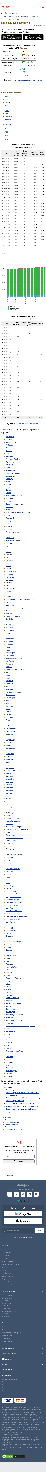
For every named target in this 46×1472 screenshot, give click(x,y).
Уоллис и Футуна (12, 998)
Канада (9, 667)
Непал (8, 801)
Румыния (9, 880)
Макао (8, 745)
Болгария (9, 498)
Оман (8, 832)
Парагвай (9, 857)
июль (7, 111)
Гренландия (10, 588)
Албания (9, 445)
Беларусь (9, 484)
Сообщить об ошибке (23, 1238)
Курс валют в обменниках (10, 1330)
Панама (9, 852)
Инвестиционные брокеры (11, 1264)
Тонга (8, 975)
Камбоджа (10, 661)
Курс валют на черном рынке (11, 1333)
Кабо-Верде (10, 653)
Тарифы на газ (7, 1273)
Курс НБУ (5, 1258)
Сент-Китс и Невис (13, 919)
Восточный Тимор (13, 540)
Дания (8, 596)
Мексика (9, 773)
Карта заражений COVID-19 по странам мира (23, 1098)
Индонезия (10, 627)
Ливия (8, 723)
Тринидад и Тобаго (13, 978)
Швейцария (10, 1040)
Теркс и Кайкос (11, 967)
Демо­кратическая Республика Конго (20, 599)
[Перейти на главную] (7, 6)
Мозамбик (10, 779)
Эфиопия (9, 1062)
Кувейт (8, 703)
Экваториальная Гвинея (15, 1051)
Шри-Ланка (10, 1045)
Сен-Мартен (10, 908)
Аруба (8, 467)
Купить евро (6, 1339)
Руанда (9, 877)
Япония (9, 1076)
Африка (8, 1127)
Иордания (10, 630)
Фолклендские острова (15, 1015)
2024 (6, 139)
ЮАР (8, 1065)
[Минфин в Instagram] (29, 1194)
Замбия (9, 613)
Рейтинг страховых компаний (12, 1385)
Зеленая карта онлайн (9, 1379)
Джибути (9, 602)
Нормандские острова (14, 827)
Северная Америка (12, 1122)
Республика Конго (13, 869)
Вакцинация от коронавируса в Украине (21, 1109)
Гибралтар (10, 577)
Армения (9, 465)
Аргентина (10, 462)
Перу (8, 860)
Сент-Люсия (10, 922)
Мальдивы (10, 759)
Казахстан (10, 655)
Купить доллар (7, 1336)
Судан (8, 947)
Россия (8, 874)
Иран (8, 636)
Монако (9, 784)
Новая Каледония (13, 821)
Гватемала (10, 563)
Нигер (8, 804)
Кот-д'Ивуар (10, 698)
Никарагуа (10, 813)
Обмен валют (6, 1327)
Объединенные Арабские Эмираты (19, 829)
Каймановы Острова (14, 658)
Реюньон (9, 871)
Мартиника (10, 768)
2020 (6, 97)
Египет (8, 611)
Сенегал (9, 913)
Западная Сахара (13, 616)
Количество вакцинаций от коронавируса (22, 1106)
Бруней (9, 515)
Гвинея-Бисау (11, 571)
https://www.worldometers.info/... (28, 424)
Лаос (8, 709)
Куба (8, 700)
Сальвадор (10, 886)
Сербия (9, 925)
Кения (8, 675)
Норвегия (9, 824)
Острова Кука (11, 841)
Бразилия (9, 510)
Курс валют (6, 1249)
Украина (9, 995)
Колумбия (10, 689)
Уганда (8, 989)
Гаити (8, 549)
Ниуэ (8, 815)
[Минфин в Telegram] (16, 1194)
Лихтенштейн (11, 728)
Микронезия (10, 776)
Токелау (9, 972)
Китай (8, 686)
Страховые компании (9, 1391)
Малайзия (10, 754)
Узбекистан (10, 992)
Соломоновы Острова (14, 942)
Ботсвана (9, 507)
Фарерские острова (13, 1003)
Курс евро (5, 1255)
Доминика (10, 605)
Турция (8, 986)
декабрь (8, 125)
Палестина (10, 849)
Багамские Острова (13, 473)
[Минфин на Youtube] (36, 1194)
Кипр (8, 678)
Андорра (9, 456)
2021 (6, 128)
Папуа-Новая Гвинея (14, 855)
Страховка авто (7, 1388)
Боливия (9, 501)
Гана (8, 557)
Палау (8, 846)
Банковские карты (8, 1261)
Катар (8, 672)
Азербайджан (11, 442)
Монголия (10, 787)
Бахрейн (9, 482)
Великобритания (12, 532)
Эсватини (9, 1057)
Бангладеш (10, 476)
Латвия (8, 712)
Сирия (8, 933)
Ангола (8, 453)
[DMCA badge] (23, 1456)
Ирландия (10, 639)
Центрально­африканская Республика (20, 1026)
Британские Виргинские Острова (18, 512)
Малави (9, 751)
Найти (39, 1231)
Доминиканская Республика (16, 608)
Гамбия (9, 554)
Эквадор (9, 1048)
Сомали (9, 944)
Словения (10, 939)
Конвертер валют (7, 1276)
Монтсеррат (10, 790)
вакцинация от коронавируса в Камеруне (28, 80)
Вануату (9, 526)
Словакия (9, 936)
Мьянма (9, 793)
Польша (9, 863)
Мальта (9, 762)
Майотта (9, 742)
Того (7, 970)
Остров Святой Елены (14, 838)
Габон (8, 546)
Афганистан (10, 470)
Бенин (8, 493)
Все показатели (11, 13)
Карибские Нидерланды (15, 669)
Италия (9, 647)
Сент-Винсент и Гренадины (16, 916)
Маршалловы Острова (14, 770)
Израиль (9, 622)
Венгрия (9, 535)
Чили (8, 1037)
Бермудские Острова (14, 496)
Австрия (9, 439)
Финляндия (10, 1012)
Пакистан (9, 843)
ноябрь (7, 122)
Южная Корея (11, 1068)
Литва (8, 726)
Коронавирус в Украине (15, 1101)
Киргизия (9, 681)
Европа (8, 1118)
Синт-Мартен (11, 930)
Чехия (8, 1034)
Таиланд (9, 958)
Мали (8, 756)
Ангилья (9, 451)
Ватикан (9, 529)
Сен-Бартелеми (12, 905)
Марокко (9, 765)
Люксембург (10, 731)
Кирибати (9, 684)
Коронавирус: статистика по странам (20, 1090)
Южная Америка (11, 1124)
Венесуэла (10, 538)
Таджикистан (11, 956)
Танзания (9, 964)
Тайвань (9, 961)
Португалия (10, 866)
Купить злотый (7, 1342)
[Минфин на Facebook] (9, 1194)
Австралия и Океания (13, 1129)
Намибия (9, 796)
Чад (7, 1029)
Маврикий (10, 734)
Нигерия (9, 807)
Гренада (9, 585)
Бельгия (9, 490)
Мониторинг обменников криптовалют (15, 1285)
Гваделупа (10, 560)
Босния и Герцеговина (14, 504)
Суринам (9, 950)
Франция (9, 1017)
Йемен (8, 650)
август (7, 113)
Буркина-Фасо (11, 518)
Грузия (8, 594)
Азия (7, 1120)
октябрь (8, 119)
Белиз (8, 487)
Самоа (8, 888)
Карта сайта (8, 1175)
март (7, 99)
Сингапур (9, 928)
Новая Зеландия (12, 818)
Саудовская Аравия (13, 897)
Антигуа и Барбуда (13, 459)
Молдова (9, 782)
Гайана (8, 552)
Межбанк (5, 1267)
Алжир (8, 448)
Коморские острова (13, 692)
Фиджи (8, 1006)
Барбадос (9, 479)
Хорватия (9, 1023)
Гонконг (9, 582)
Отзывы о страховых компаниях (13, 1382)
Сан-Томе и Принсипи (14, 894)
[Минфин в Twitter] (23, 1194)
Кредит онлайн (7, 1279)
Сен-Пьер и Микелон (14, 911)
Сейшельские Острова (14, 902)
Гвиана (8, 566)
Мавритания (10, 737)
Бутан (8, 524)
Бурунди (9, 521)
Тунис (8, 984)
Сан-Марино (11, 891)
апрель (7, 102)
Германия (10, 574)
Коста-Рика (10, 695)
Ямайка (9, 1073)
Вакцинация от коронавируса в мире (20, 1103)
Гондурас (9, 580)
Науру (8, 798)
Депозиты (5, 1270)
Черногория (10, 1031)
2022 (6, 132)
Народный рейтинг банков (11, 1282)
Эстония (9, 1059)
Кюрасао (9, 706)
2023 (6, 135)
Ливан (8, 720)
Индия (8, 625)
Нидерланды (11, 810)
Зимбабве (10, 619)
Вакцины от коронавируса (16, 1112)
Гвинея (8, 568)
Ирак (8, 633)
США (8, 883)
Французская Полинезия (15, 1020)
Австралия (10, 437)
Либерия (9, 717)
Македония (10, 748)
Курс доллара (6, 1252)
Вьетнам (9, 543)
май (6, 105)
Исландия (10, 641)
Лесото (8, 714)
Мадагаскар (10, 740)
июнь (7, 108)
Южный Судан (11, 1071)
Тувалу (8, 981)
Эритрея (9, 1054)
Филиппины (10, 1009)
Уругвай (9, 1001)
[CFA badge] (32, 1400)
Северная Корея (12, 900)
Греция (8, 591)
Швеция (9, 1043)
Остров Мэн (10, 835)
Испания (9, 644)
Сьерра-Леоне (11, 953)
